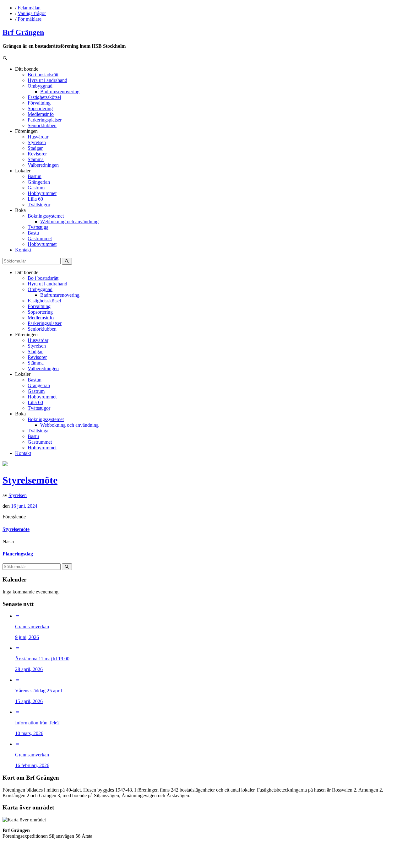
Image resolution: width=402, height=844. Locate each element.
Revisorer (37, 153)
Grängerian (39, 182)
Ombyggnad (40, 86)
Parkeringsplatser (45, 119)
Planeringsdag (18, 553)
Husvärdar (38, 136)
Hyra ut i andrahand (47, 80)
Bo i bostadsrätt (43, 74)
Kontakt (23, 249)
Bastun (34, 176)
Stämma (36, 159)
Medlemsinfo (41, 114)
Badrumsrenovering (59, 91)
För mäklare (29, 19)
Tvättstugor (39, 204)
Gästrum (36, 187)
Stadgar (35, 148)
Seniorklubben (42, 125)
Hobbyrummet (42, 193)
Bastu (33, 232)
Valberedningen (43, 165)
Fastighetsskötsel (44, 97)
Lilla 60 (35, 199)
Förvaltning (39, 103)
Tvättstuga (38, 227)
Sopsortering (40, 108)
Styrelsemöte (30, 480)
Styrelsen (37, 142)
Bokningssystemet (46, 216)
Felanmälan (29, 7)
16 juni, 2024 (24, 506)
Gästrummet (40, 238)
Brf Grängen (23, 32)
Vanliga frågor (32, 13)
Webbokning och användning (69, 221)
